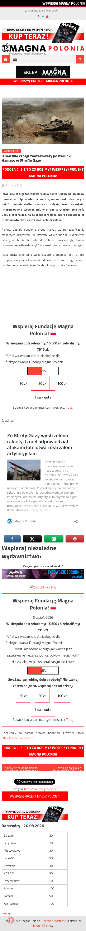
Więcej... (7, 913)
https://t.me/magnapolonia (40, 789)
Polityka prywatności (54, 921)
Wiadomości (11, 151)
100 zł (62, 383)
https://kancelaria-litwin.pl (18, 738)
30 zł (23, 383)
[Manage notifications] (11, 920)
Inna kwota (43, 397)
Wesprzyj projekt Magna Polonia (43, 81)
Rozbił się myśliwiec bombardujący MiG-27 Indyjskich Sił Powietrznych (67, 768)
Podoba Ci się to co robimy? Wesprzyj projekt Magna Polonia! (43, 173)
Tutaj (69, 407)
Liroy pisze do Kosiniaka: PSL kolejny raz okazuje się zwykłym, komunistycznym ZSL (22, 768)
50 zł (42, 383)
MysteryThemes (42, 925)
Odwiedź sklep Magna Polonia (43, 72)
